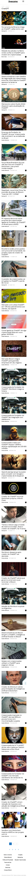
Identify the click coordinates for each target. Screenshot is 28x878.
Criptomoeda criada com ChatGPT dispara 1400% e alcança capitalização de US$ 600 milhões (14, 445)
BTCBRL (3, 48)
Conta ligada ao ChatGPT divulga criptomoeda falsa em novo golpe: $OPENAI (14, 332)
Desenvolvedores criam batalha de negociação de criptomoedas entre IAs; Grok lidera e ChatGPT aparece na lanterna (14, 79)
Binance (3, 24)
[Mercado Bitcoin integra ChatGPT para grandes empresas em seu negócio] (14, 348)
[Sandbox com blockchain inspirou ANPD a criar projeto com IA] (14, 820)
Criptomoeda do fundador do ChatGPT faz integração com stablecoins (13, 417)
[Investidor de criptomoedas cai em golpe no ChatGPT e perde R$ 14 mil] (14, 269)
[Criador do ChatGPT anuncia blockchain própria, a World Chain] (14, 488)
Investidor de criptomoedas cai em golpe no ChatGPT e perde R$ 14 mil (13, 281)
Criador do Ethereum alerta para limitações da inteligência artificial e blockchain (13, 689)
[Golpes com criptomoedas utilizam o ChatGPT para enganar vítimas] (14, 651)
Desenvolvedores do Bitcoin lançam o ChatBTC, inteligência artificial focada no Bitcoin (13, 635)
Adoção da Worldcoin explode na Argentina (13, 607)
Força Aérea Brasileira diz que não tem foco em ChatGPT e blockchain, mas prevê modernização (13, 165)
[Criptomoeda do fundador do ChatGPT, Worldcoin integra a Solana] (14, 377)
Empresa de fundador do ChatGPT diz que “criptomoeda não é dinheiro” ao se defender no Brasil (13, 135)
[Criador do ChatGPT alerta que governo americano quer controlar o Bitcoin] (14, 569)
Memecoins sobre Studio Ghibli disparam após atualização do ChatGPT (13, 106)
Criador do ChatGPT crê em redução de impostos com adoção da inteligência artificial (13, 804)
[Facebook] (10, 850)
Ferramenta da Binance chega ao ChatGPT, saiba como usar (13, 28)
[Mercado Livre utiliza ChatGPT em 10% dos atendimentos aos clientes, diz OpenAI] (14, 296)
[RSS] (15, 850)
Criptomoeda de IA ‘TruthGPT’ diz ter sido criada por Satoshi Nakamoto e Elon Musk (13, 747)
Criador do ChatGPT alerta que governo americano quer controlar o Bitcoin (13, 580)
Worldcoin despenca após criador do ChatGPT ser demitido (11, 554)
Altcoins (3, 101)
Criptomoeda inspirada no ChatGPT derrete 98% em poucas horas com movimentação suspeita (12, 718)
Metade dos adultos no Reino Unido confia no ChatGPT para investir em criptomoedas (13, 53)
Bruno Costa (4, 56)
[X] (18, 850)
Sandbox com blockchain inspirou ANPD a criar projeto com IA (13, 832)
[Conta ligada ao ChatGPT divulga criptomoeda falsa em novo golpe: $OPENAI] (14, 321)
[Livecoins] (13, 1)
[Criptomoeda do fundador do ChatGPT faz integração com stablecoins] (14, 405)
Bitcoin (3, 73)
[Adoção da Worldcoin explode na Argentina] (14, 596)
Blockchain (4, 159)
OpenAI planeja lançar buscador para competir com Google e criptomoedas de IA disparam (14, 474)
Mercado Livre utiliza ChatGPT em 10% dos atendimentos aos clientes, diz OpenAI (13, 307)
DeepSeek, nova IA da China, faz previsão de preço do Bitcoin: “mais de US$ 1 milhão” (14, 192)
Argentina (4, 603)
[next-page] (17, 844)
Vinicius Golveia (5, 450)
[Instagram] (13, 850)
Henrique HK (4, 31)
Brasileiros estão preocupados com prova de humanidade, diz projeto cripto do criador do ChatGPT (13, 252)
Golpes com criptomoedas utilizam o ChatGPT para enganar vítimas (12, 663)
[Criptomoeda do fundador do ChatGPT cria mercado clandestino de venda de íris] (14, 763)
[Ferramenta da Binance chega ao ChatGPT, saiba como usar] (14, 18)
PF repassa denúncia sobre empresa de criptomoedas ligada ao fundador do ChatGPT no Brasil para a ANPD (14, 221)
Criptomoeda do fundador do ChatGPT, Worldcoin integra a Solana (13, 389)
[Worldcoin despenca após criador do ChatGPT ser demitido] (14, 542)
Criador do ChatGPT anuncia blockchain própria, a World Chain (12, 498)
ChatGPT (3, 327)
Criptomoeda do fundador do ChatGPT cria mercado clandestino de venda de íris (13, 776)
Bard (3, 827)
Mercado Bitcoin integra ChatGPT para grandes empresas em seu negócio (12, 361)
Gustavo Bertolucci (5, 140)
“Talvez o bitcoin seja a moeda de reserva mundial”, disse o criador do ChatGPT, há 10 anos (14, 527)
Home (3, 6)
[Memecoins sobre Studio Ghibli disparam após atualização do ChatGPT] (14, 95)
